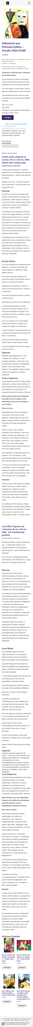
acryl (19, 131)
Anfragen (7, 117)
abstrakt (14, 131)
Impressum (16, 1018)
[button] (28, 11)
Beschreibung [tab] (6, 141)
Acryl (12, 128)
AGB (12, 1020)
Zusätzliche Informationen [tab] (10, 145)
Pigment (17, 135)
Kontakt (26, 1020)
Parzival (23, 128)
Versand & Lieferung (19, 1020)
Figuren (17, 128)
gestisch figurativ (15, 133)
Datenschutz (23, 1018)
